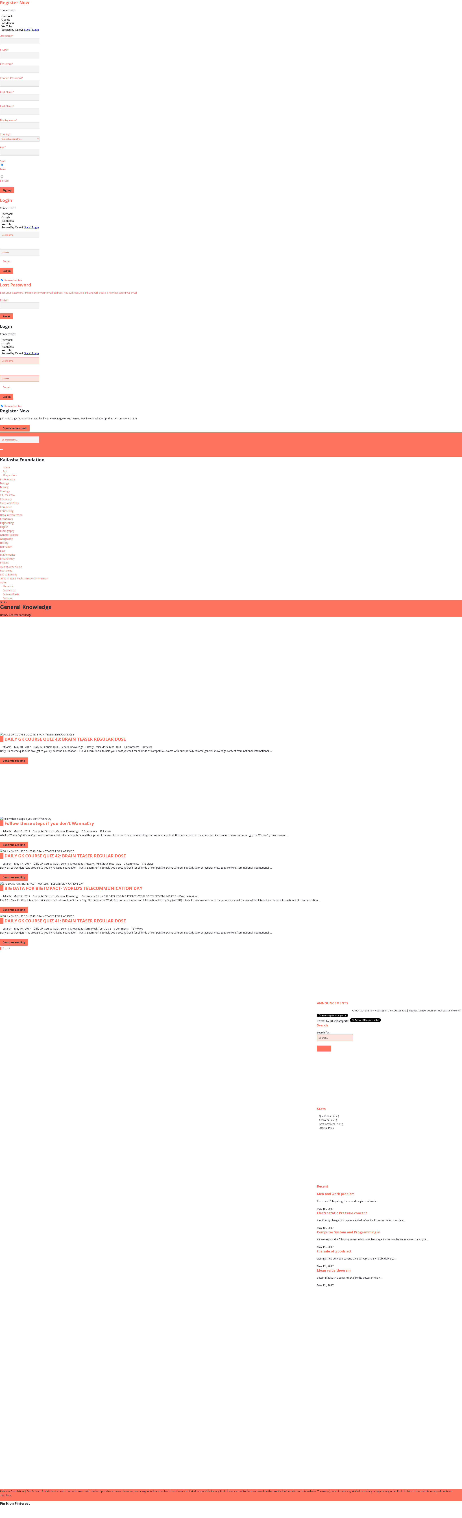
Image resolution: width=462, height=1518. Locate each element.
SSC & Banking (8, 574)
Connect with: (8, 10)
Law (2, 550)
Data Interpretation (11, 515)
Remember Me (13, 280)
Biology (4, 483)
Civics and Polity (9, 503)
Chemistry (6, 499)
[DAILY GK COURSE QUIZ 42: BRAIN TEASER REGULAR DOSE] (37, 851)
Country (5, 134)
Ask (5, 471)
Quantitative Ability (11, 566)
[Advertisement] (108, 642)
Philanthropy (7, 558)
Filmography (7, 531)
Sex (3, 161)
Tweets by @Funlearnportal (333, 1021)
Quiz (118, 747)
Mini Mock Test (105, 747)
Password (6, 64)
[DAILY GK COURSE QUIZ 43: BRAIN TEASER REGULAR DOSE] (37, 734)
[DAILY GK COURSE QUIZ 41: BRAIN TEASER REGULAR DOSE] (37, 916)
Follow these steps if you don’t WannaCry (49, 823)
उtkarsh (7, 747)
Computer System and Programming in (348, 1232)
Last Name (7, 106)
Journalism (6, 546)
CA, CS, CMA (7, 495)
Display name (8, 120)
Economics (6, 519)
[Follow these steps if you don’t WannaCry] (25, 818)
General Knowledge (71, 747)
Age (3, 147)
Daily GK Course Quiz (45, 747)
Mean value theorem (334, 1270)
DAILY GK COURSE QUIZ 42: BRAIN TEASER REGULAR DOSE (65, 856)
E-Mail (4, 50)
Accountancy (7, 479)
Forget (6, 261)
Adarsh (7, 831)
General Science (9, 534)
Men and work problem (335, 1194)
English (4, 527)
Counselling (6, 511)
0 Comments (131, 747)
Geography (6, 538)
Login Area (8, 434)
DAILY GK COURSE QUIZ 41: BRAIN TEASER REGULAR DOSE (65, 921)
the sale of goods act (334, 1251)
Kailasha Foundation (22, 460)
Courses (7, 598)
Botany (4, 487)
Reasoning (6, 570)
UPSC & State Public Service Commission (24, 578)
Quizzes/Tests (11, 594)
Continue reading (14, 760)
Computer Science (43, 831)
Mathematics (7, 554)
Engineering (7, 523)
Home (6, 467)
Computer (6, 507)
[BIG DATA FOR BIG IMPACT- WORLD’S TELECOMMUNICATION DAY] (42, 883)
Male (3, 169)
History (4, 542)
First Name (7, 92)
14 (8, 948)
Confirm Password (11, 78)
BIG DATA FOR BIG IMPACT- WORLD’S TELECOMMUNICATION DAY (73, 888)
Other (3, 582)
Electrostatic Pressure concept (342, 1213)
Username (7, 36)
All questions (10, 475)
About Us (8, 586)
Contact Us (9, 590)
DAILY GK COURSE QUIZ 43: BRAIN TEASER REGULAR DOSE (65, 739)
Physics (4, 562)
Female (4, 180)
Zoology (5, 491)
